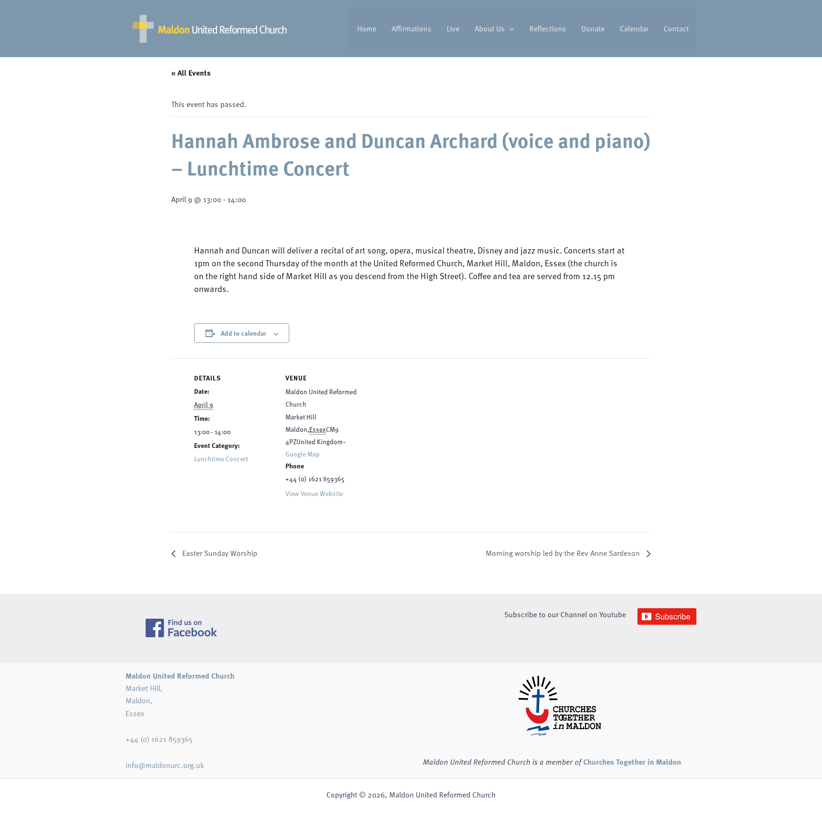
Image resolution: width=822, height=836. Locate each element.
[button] (509, 28)
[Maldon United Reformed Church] (210, 27)
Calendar (634, 28)
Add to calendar (243, 333)
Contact (676, 28)
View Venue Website (314, 493)
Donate (593, 28)
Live (453, 28)
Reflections (547, 28)
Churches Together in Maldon (632, 761)
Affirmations (411, 28)
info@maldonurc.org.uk (165, 765)
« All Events (191, 72)
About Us (490, 28)
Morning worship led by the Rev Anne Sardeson (564, 553)
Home (366, 28)
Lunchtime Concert (221, 459)
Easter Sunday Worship (218, 553)
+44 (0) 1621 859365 (159, 739)
